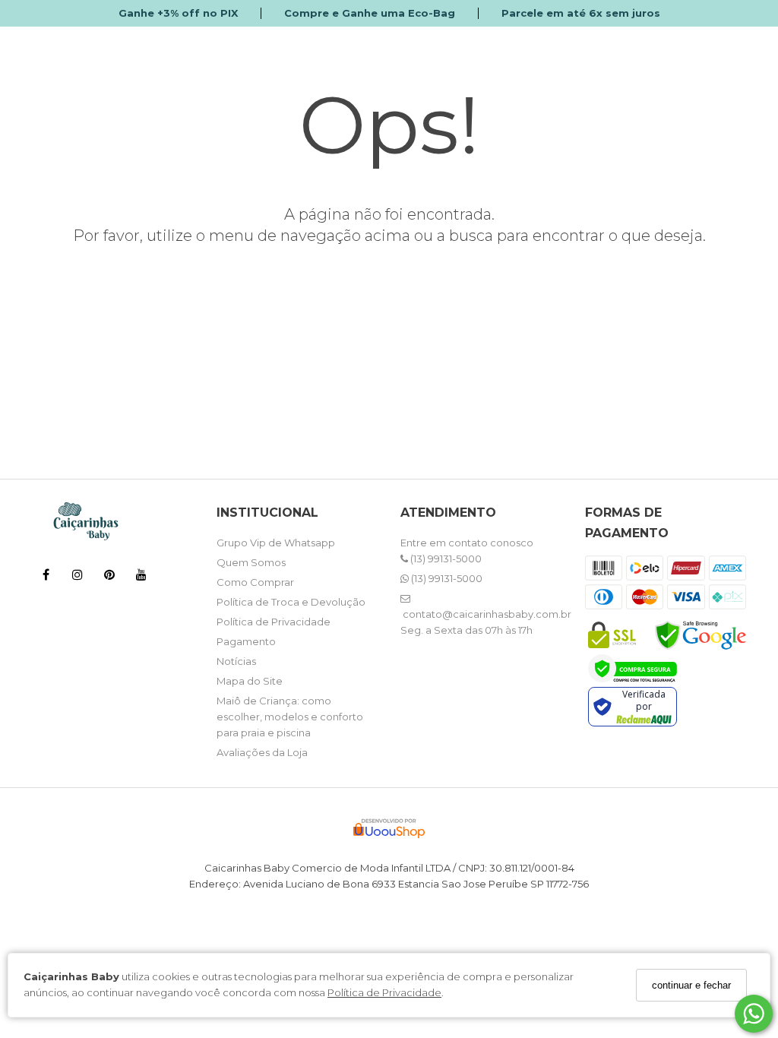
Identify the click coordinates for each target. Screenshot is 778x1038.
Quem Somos (251, 562)
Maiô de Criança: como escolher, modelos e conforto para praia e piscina (290, 717)
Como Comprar (255, 582)
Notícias (236, 661)
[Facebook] (45, 577)
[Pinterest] (109, 577)
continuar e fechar (691, 985)
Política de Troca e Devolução (291, 602)
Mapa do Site (250, 681)
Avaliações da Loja (262, 752)
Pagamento (246, 641)
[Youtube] (141, 577)
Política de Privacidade (384, 992)
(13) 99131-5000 (445, 558)
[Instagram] (77, 577)
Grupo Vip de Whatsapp (276, 542)
